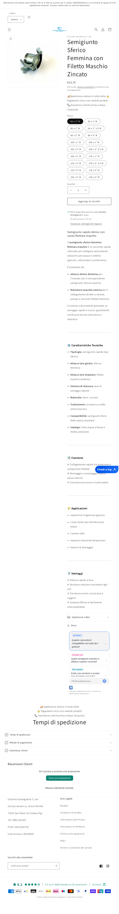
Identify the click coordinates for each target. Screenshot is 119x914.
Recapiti (64, 805)
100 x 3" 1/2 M (96, 149)
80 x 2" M (75, 128)
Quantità (71, 184)
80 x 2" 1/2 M (94, 128)
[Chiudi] (29, 17)
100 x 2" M (94, 142)
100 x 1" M (76, 142)
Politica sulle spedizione (72, 833)
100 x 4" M (76, 156)
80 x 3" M (75, 135)
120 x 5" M (94, 170)
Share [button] (74, 625)
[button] (9, 29)
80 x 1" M (92, 121)
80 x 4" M (92, 135)
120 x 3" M (76, 163)
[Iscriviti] (56, 866)
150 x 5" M (94, 177)
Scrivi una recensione (60, 778)
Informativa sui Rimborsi (72, 826)
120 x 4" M (76, 170)
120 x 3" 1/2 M (96, 163)
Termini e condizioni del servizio (76, 847)
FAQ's (63, 840)
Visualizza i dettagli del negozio (86, 223)
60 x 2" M (75, 121)
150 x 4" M (76, 177)
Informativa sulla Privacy (72, 819)
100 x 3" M (76, 149)
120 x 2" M (94, 156)
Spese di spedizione (86, 87)
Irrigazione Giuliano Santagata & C (54, 897)
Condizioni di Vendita (71, 812)
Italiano (14, 19)
